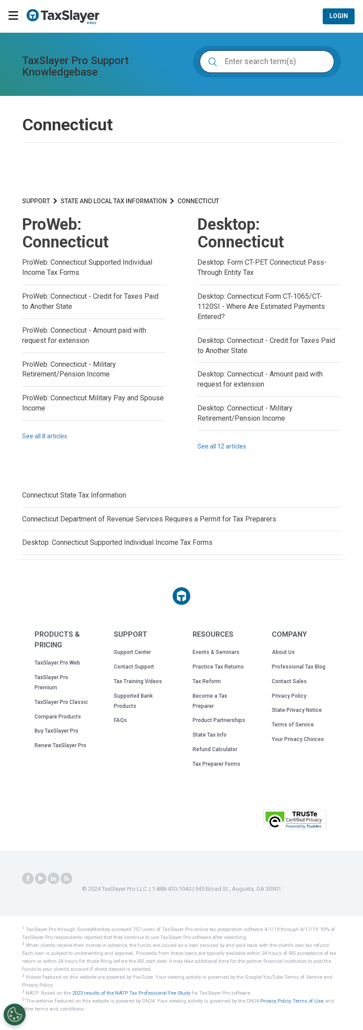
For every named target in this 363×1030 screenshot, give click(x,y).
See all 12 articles (221, 446)
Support (36, 201)
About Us (283, 652)
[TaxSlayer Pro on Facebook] (28, 878)
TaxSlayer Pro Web (57, 663)
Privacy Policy (289, 696)
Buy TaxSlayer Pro (56, 731)
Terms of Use (308, 1001)
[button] (234, 818)
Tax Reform (207, 681)
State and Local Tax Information (114, 201)
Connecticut (198, 201)
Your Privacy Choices (298, 739)
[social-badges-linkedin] (53, 878)
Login (338, 15)
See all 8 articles (44, 436)
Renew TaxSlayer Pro (60, 745)
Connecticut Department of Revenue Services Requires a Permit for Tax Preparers (149, 519)
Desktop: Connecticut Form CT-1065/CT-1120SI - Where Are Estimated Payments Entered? (261, 306)
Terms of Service (293, 725)
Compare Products (58, 717)
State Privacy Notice (297, 710)
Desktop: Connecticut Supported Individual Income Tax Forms (117, 542)
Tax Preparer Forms (216, 764)
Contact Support (134, 667)
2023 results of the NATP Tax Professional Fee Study (131, 993)
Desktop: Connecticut (240, 233)
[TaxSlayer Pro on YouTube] (40, 878)
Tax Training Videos (138, 681)
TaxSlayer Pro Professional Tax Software (66, 17)
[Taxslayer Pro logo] (181, 596)
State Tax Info (210, 735)
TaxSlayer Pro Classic (61, 702)
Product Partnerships (219, 720)
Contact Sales (289, 681)
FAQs (120, 720)
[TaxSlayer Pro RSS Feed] (66, 878)
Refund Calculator (215, 749)
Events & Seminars (216, 652)
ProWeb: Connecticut (65, 233)
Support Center (132, 652)
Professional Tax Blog (298, 667)
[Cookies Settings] (15, 1014)
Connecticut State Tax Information (74, 495)
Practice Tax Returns (218, 667)
